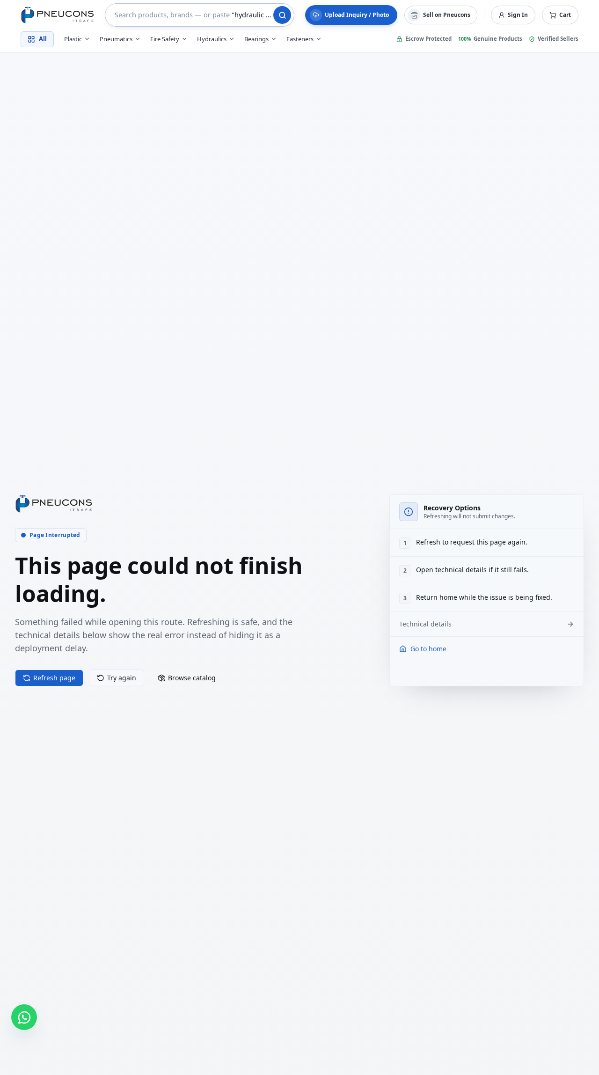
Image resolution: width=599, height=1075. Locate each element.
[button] (560, 15)
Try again (121, 677)
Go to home (428, 648)
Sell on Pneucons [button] (446, 15)
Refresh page (54, 677)
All (43, 39)
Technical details (425, 623)
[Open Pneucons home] (54, 503)
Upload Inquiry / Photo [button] (357, 15)
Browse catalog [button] (192, 677)
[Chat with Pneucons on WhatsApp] (24, 1017)
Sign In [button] (518, 15)
